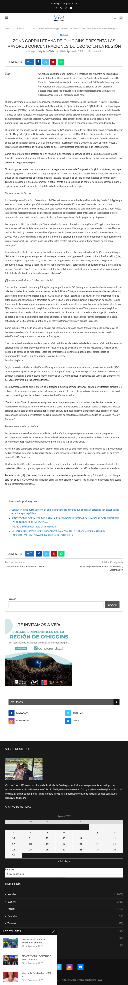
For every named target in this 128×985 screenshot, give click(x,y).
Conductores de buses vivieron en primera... (34, 941)
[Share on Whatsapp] (61, 62)
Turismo (65, 923)
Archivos (9, 869)
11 (30, 838)
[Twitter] (61, 8)
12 (47, 838)
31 (13, 855)
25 (30, 850)
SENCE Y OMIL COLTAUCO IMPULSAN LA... (36, 958)
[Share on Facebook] (38, 62)
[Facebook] (56, 8)
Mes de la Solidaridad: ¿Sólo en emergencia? (34, 527)
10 (13, 838)
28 (81, 850)
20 (64, 844)
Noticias (20, 29)
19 (47, 844)
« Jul (60, 861)
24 (13, 850)
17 (13, 844)
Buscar (12, 599)
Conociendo (65, 938)
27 (64, 850)
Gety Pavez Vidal (46, 51)
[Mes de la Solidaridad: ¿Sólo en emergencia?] (10, 977)
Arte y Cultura (65, 931)
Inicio (7, 29)
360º (65, 945)
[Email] (71, 8)
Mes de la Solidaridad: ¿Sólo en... (37, 975)
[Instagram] (66, 8)
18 (30, 844)
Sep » (67, 861)
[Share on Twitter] (45, 62)
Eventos (65, 902)
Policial (65, 909)
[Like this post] (31, 62)
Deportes (65, 916)
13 (64, 838)
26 (47, 850)
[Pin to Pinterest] (53, 62)
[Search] (115, 18)
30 (114, 850)
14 (81, 838)
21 (81, 844)
